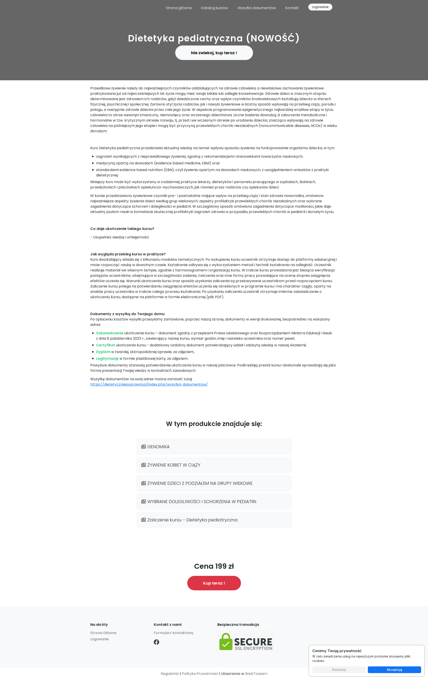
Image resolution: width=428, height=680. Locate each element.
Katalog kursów (214, 7)
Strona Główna (103, 632)
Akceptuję (394, 670)
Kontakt (292, 7)
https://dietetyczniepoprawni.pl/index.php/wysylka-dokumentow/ (149, 384)
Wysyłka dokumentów (257, 7)
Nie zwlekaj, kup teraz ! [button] (214, 53)
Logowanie (320, 7)
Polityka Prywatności (200, 673)
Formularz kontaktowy (173, 632)
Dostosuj (339, 670)
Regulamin (170, 673)
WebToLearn (256, 673)
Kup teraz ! (214, 583)
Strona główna (179, 7)
